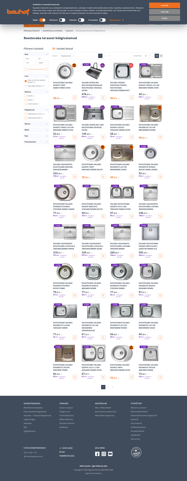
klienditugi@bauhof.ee (34, 456)
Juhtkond (134, 419)
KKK (25, 427)
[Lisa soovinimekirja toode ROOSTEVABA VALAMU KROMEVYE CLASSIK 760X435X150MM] (54, 318)
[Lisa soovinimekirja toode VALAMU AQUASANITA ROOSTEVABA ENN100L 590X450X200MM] (54, 159)
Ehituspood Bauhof (32, 30)
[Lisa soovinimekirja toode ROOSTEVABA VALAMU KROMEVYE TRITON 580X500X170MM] (54, 360)
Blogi (62, 452)
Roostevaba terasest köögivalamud (90, 30)
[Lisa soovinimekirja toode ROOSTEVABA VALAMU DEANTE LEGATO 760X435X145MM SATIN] (112, 120)
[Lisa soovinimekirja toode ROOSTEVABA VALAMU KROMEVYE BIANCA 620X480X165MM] (140, 278)
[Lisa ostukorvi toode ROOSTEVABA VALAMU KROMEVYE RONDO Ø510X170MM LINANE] (160, 176)
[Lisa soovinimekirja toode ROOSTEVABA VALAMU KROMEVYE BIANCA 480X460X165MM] (83, 278)
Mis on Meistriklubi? (103, 408)
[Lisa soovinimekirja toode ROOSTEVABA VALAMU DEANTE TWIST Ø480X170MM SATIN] (54, 78)
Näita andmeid (115, 20)
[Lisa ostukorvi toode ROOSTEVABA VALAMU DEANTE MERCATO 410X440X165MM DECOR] (103, 216)
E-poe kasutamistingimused (35, 411)
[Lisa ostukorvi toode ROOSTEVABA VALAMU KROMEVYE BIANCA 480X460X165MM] (103, 295)
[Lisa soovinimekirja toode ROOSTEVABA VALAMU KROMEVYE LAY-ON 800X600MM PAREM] (140, 120)
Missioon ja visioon (138, 408)
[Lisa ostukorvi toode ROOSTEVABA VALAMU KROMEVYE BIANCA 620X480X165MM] (160, 295)
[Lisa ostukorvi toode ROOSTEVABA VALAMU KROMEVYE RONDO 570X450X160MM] (132, 295)
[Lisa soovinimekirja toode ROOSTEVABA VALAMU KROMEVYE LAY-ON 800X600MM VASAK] (112, 159)
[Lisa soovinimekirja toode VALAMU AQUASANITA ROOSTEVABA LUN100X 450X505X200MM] (140, 199)
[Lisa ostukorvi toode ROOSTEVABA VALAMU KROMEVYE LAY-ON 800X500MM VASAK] (160, 337)
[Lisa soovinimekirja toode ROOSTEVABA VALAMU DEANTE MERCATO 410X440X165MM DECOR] (83, 199)
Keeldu (164, 18)
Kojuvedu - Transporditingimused (37, 415)
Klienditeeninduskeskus (33, 408)
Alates (27, 59)
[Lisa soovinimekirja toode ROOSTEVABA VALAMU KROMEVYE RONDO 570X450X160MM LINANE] (54, 199)
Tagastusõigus (29, 419)
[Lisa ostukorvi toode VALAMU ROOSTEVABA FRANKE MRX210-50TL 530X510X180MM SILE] (160, 256)
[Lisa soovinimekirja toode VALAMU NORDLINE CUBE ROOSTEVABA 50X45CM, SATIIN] (83, 120)
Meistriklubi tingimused (104, 415)
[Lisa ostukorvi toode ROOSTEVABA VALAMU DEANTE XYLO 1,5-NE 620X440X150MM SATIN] (103, 377)
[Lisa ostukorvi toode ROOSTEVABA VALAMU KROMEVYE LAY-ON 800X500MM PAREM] (132, 337)
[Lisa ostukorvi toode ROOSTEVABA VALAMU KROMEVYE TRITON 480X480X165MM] (160, 377)
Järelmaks (28, 423)
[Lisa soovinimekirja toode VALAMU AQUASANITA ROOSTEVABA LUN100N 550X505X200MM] (112, 238)
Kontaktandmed (137, 431)
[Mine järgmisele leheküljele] (109, 56)
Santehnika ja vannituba (53, 30)
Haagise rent (64, 411)
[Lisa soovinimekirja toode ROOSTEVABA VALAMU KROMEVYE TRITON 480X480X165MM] (140, 360)
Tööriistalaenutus (66, 415)
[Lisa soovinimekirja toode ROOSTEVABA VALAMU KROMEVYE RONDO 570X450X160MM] (112, 278)
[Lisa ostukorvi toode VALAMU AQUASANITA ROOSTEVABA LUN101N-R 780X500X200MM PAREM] (75, 256)
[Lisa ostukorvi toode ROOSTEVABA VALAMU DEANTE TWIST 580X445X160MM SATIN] (132, 377)
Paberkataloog (66, 456)
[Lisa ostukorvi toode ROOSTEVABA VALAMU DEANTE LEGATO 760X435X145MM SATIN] (132, 137)
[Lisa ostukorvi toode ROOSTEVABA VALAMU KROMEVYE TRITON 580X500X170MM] (75, 377)
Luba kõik (164, 5)
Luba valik (164, 12)
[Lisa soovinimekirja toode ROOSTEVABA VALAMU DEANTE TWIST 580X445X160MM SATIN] (112, 360)
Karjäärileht (135, 435)
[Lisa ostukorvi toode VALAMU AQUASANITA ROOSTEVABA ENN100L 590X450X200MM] (75, 176)
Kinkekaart (63, 427)
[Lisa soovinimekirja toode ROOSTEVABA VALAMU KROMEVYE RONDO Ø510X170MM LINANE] (140, 159)
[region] (107, 221)
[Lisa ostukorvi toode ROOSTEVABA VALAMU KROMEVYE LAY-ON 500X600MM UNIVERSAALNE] (103, 337)
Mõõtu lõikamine (66, 419)
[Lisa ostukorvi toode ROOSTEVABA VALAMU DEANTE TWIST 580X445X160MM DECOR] (103, 176)
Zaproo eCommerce (93, 473)
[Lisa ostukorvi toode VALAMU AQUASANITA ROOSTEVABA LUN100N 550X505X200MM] (132, 256)
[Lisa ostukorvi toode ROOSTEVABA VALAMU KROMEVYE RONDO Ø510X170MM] (75, 295)
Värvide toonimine (66, 423)
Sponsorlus (135, 439)
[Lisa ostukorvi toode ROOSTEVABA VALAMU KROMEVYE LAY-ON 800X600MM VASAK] (132, 176)
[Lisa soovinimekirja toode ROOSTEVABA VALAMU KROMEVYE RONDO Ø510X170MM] (54, 278)
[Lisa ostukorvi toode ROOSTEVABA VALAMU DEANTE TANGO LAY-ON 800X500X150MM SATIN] (160, 97)
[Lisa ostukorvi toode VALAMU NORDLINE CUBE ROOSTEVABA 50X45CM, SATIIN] (103, 137)
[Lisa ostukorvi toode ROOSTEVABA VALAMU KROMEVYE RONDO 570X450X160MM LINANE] (75, 216)
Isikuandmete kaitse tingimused (144, 415)
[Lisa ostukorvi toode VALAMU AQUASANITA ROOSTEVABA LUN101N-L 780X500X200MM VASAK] (103, 256)
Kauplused (67, 448)
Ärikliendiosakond (138, 427)
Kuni (39, 59)
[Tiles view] (157, 56)
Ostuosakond (136, 423)
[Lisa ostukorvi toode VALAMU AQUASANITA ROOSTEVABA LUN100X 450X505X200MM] (160, 216)
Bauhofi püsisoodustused (105, 411)
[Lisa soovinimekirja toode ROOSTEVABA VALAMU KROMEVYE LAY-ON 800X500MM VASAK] (140, 318)
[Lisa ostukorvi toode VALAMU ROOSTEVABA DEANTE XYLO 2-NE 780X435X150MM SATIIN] (132, 216)
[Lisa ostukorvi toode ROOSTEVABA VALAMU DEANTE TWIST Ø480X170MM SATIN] (75, 97)
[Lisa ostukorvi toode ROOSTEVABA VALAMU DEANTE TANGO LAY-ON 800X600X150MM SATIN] (75, 137)
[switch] (62, 20)
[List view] (161, 56)
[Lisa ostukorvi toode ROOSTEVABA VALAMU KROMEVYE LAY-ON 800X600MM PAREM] (160, 137)
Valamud (69, 30)
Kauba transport (66, 408)
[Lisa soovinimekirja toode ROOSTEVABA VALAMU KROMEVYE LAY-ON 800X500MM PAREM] (112, 318)
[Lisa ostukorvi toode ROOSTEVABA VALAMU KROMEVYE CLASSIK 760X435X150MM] (75, 337)
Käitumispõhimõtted (139, 411)
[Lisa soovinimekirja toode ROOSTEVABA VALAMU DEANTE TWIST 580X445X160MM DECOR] (83, 159)
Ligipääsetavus (30, 431)
